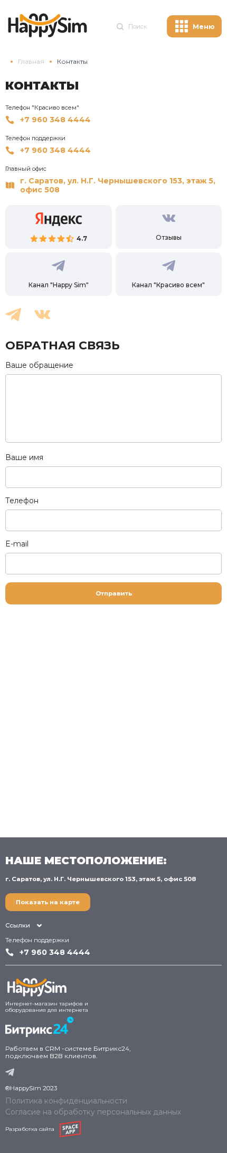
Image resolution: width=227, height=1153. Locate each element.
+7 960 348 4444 (55, 119)
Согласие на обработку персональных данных (93, 1112)
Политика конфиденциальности (66, 1101)
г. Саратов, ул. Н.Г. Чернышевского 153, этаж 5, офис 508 (117, 185)
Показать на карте (48, 902)
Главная (31, 61)
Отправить (114, 593)
